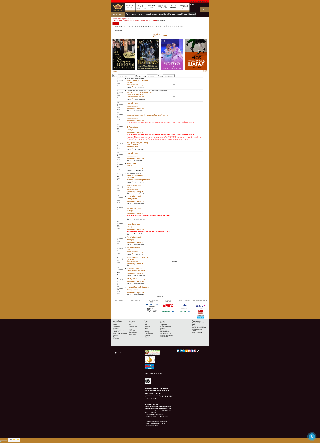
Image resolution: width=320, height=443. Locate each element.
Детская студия (132, 334)
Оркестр (146, 328)
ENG (195, 5)
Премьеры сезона (133, 326)
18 (156, 26)
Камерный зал (116, 326)
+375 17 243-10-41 (159, 393)
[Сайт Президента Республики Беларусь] (152, 352)
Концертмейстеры (149, 333)
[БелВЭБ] (152, 309)
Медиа (179, 14)
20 (160, 26)
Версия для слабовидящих (199, 1)
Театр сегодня (163, 324)
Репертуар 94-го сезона (150, 14)
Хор (145, 330)
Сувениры (192, 14)
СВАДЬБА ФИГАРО (132, 144)
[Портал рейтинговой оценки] (148, 381)
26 (172, 26)
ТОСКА (129, 188)
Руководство (163, 322)
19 (158, 26)
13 (146, 26)
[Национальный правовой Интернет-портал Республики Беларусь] (149, 366)
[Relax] (200, 316)
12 (143, 26)
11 (141, 26)
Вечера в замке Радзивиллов (120, 333)
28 (176, 26)
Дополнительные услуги (165, 333)
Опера (130, 322)
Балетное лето (116, 331)
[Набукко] (148, 54)
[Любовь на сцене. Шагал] (196, 54)
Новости (115, 337)
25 (170, 26)
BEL (191, 5)
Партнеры (172, 14)
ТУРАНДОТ (130, 210)
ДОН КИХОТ (130, 82)
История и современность (166, 326)
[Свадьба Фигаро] (172, 54)
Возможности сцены (165, 331)
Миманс (146, 337)
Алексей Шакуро (139, 219)
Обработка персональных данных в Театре (166, 336)
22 (164, 26)
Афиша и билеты (131, 14)
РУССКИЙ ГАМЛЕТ (132, 117)
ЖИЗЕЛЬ (129, 105)
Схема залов (116, 338)
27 (174, 26)
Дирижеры (147, 326)
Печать (205, 71)
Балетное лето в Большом (198, 326)
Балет (130, 324)
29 (179, 26)
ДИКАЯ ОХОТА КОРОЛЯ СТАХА (136, 270)
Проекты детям (132, 330)
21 (162, 26)
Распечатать (118, 30)
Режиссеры (147, 331)
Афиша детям (116, 328)
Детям (166, 14)
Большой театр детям (197, 332)
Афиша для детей (133, 332)
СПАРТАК (129, 226)
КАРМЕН (129, 165)
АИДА (128, 249)
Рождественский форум (118, 330)
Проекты (162, 328)
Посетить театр (163, 330)
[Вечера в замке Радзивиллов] (168, 305)
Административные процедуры (159, 390)
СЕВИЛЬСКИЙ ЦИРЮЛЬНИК (135, 94)
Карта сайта (115, 335)
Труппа (161, 14)
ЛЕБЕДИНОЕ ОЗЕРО (132, 198)
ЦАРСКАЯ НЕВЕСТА (132, 289)
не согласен (161, 20)
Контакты (185, 14)
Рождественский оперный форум (198, 323)
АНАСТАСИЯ (130, 177)
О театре (140, 14)
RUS (193, 5)
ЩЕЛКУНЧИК (130, 239)
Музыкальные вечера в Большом (197, 330)
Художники (147, 335)
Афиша (114, 322)
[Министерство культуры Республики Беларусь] (150, 359)
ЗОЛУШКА (130, 129)
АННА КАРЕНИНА (132, 278)
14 (148, 26)
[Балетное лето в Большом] (184, 305)
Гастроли (115, 324)
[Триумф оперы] (123, 54)
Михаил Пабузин (139, 234)
